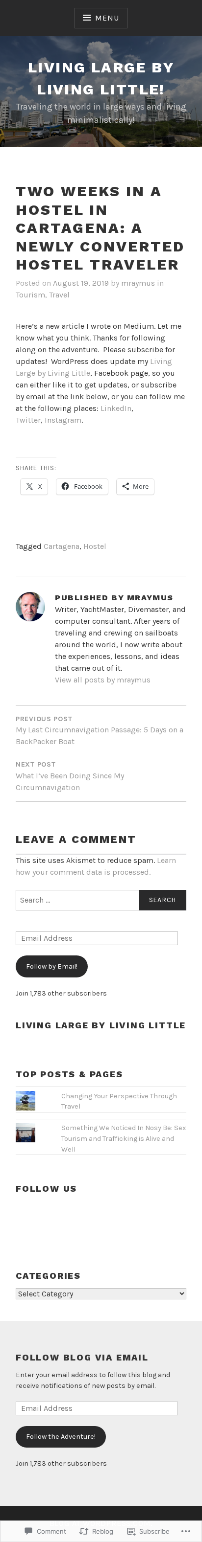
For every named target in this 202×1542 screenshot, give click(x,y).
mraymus (138, 283)
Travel (59, 294)
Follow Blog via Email (82, 1357)
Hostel (94, 546)
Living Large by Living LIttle (101, 1025)
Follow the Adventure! (61, 1436)
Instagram (63, 420)
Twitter (28, 420)
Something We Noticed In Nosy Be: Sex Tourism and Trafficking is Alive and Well (123, 1138)
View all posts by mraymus (103, 679)
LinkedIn (116, 408)
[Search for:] (101, 900)
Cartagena (61, 546)
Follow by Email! (51, 966)
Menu (107, 18)
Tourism (30, 294)
